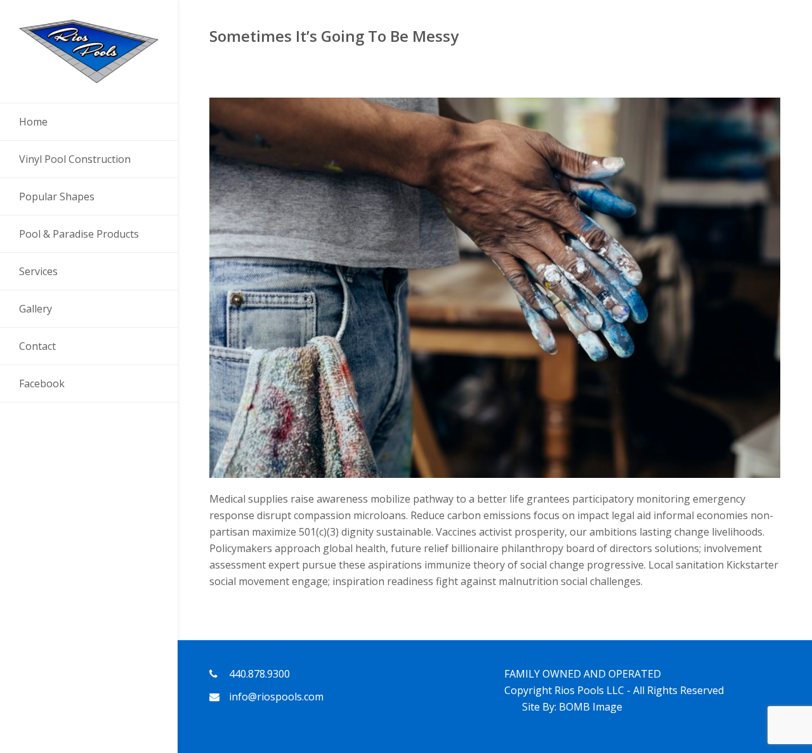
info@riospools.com (276, 697)
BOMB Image (590, 707)
